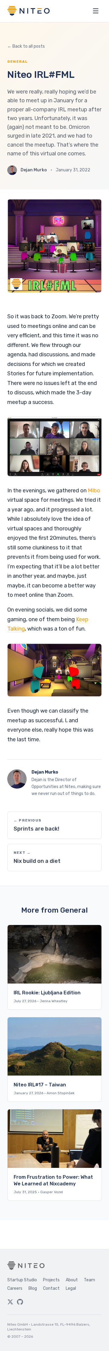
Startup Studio (22, 1280)
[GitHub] (20, 1302)
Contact (51, 1288)
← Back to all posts (26, 46)
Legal (71, 1288)
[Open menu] (96, 11)
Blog (32, 1288)
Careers (14, 1288)
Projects (51, 1280)
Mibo (94, 490)
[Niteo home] (28, 11)
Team (89, 1280)
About (72, 1280)
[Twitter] (10, 1302)
